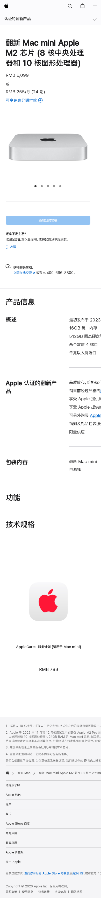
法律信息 (60, 891)
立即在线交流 (24, 273)
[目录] (95, 6)
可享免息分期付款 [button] (27, 100)
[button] (70, 6)
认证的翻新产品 (17, 18)
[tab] (35, 186)
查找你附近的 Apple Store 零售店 (46, 873)
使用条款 (27, 891)
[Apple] (7, 772)
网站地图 (76, 891)
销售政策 (44, 891)
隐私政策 (11, 891)
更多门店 (78, 873)
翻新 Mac (24, 773)
